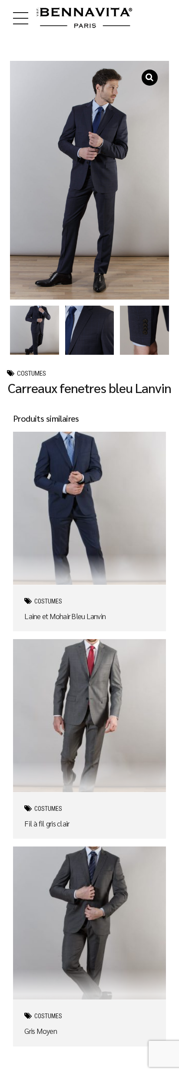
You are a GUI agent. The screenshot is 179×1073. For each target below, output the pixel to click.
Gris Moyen (40, 1031)
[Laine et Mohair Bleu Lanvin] (89, 508)
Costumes (31, 373)
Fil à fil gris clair (46, 823)
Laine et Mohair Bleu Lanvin (65, 616)
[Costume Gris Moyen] (89, 923)
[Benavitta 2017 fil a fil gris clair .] (89, 716)
